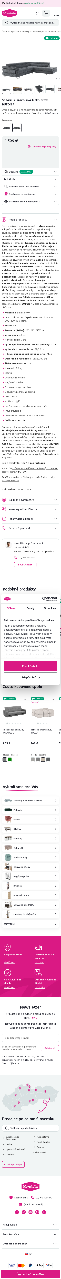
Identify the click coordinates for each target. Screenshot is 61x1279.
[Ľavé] (6, 127)
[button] (30, 172)
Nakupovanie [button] (10, 1224)
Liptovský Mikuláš (15, 1149)
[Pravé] (17, 127)
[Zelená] (10, 760)
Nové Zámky (43, 1142)
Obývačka (14, 31)
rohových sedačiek (10, 480)
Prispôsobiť (29, 677)
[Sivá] (5, 760)
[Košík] (46, 13)
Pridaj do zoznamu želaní (58, 79)
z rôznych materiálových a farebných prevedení (35, 468)
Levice (9, 1144)
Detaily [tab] (30, 608)
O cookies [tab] (50, 608)
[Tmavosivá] (48, 760)
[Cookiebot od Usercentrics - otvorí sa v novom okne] (43, 599)
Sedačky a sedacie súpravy (34, 31)
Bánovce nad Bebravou (12, 1138)
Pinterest (37, 1212)
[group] (30, 65)
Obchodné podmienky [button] (15, 1243)
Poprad (40, 1147)
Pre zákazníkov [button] (11, 1234)
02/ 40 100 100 (27, 557)
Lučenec (10, 1154)
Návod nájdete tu (10, 1063)
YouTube (30, 1212)
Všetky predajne (13, 1164)
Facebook (17, 1212)
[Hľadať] (6, 22)
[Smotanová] (43, 760)
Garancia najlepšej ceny (44, 146)
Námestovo (43, 1137)
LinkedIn (44, 1212)
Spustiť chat (25, 564)
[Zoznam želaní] (37, 13)
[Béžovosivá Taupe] (33, 760)
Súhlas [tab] (11, 608)
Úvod (4, 31)
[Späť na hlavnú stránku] (9, 13)
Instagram (24, 1212)
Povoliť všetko (30, 666)
